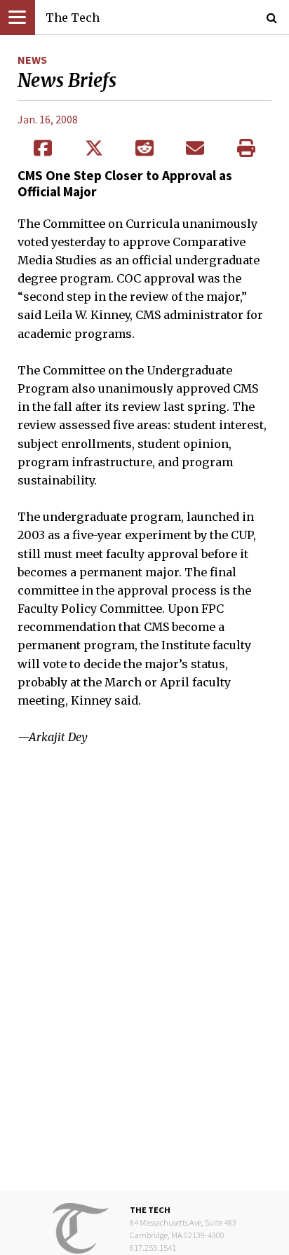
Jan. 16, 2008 (48, 119)
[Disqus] (144, 978)
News (32, 60)
